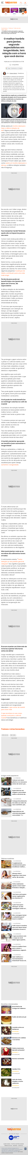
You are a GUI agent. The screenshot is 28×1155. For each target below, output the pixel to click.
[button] (25, 12)
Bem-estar (4, 29)
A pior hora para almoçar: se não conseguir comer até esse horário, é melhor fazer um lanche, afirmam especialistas (19, 906)
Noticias (11, 28)
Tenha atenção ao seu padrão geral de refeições (12, 561)
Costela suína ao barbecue (18, 1028)
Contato (20, 1145)
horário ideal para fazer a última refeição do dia (13, 128)
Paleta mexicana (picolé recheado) (18, 1049)
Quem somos (7, 1144)
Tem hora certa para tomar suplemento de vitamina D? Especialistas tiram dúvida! (19, 896)
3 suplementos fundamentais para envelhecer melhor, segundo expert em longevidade (19, 865)
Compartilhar (15, 65)
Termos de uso (8, 1145)
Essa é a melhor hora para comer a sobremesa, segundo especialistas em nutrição (19, 948)
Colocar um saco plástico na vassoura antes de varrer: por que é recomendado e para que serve (19, 782)
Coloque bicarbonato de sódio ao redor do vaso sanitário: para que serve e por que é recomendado (19, 803)
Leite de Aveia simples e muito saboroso (17, 1081)
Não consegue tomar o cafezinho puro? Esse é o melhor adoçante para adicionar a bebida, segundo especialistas (19, 917)
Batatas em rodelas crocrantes (19, 1039)
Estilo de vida (17, 28)
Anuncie (15, 1145)
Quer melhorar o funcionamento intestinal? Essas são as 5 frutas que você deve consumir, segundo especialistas (19, 959)
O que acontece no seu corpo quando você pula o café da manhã (11, 715)
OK (25, 1148)
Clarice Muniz (13, 73)
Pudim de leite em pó (19, 1017)
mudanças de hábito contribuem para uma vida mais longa (13, 273)
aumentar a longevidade (9, 465)
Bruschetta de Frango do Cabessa (19, 1007)
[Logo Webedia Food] (14, 1137)
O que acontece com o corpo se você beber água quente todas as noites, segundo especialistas (19, 938)
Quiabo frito (16, 1069)
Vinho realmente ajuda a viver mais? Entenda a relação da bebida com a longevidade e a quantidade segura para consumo (19, 886)
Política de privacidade (17, 1144)
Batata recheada (18, 1059)
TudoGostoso (4, 28)
